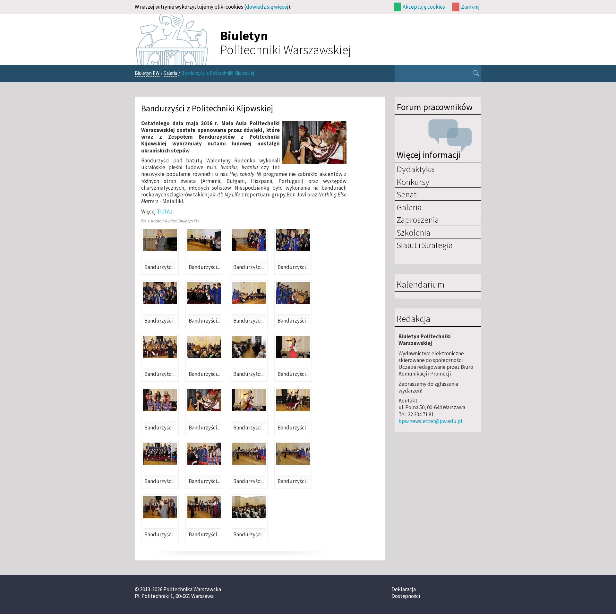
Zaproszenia (418, 219)
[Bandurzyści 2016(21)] (160, 507)
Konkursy (413, 181)
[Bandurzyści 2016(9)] (160, 347)
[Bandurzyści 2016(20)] (293, 454)
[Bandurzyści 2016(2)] (204, 240)
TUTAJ (165, 211)
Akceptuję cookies (424, 6)
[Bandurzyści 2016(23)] (249, 507)
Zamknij (470, 6)
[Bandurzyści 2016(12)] (293, 347)
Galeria (170, 73)
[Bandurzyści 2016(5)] (160, 293)
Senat (406, 194)
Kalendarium (420, 284)
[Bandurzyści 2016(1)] (160, 240)
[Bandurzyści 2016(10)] (204, 347)
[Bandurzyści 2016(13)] (160, 400)
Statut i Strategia (425, 244)
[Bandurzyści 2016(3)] (249, 240)
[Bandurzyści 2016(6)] (204, 293)
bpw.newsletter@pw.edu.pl (430, 421)
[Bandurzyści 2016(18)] (204, 454)
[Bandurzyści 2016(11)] (249, 347)
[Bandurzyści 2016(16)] (293, 400)
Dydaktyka (415, 168)
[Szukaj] (475, 74)
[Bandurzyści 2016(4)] (293, 240)
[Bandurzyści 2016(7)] (249, 293)
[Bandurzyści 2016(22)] (204, 507)
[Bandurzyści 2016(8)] (293, 293)
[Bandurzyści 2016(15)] (249, 400)
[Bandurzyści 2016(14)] (204, 400)
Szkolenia (413, 232)
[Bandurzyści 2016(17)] (160, 454)
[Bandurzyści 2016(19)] (249, 454)
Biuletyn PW (147, 73)
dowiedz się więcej (267, 6)
